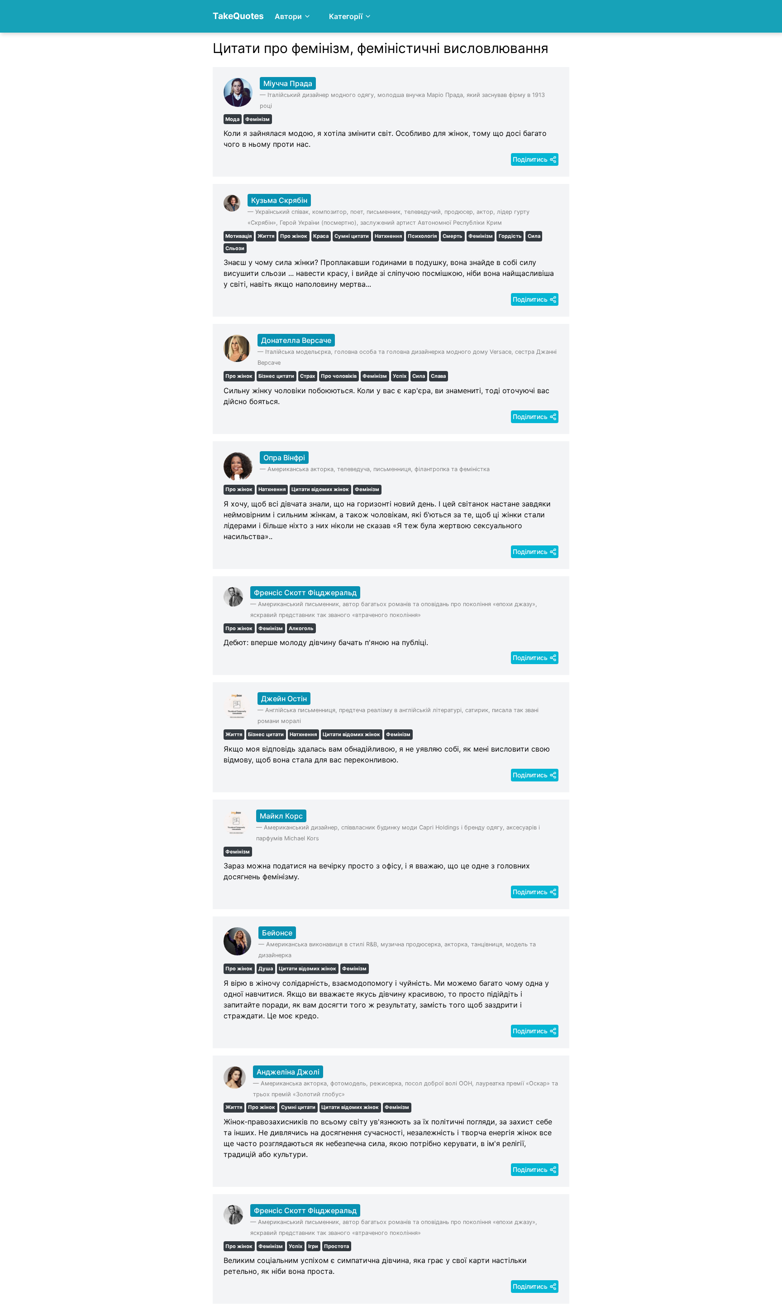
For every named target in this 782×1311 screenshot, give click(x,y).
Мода (232, 119)
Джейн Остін (284, 698)
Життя (265, 236)
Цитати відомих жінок (320, 489)
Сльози (234, 248)
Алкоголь (301, 628)
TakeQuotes (238, 15)
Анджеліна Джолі (288, 1071)
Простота (336, 1246)
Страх (307, 376)
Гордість (510, 236)
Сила (534, 236)
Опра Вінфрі (284, 457)
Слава (438, 376)
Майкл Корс (281, 815)
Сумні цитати (351, 236)
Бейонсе (277, 932)
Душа (265, 968)
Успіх (399, 376)
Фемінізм (257, 119)
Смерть (453, 236)
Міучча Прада (287, 83)
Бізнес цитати (276, 376)
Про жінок (293, 236)
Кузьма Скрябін (279, 200)
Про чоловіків (339, 376)
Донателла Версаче (296, 340)
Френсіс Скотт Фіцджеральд (305, 592)
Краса (321, 236)
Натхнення (388, 236)
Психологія (422, 236)
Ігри (313, 1246)
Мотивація (238, 236)
